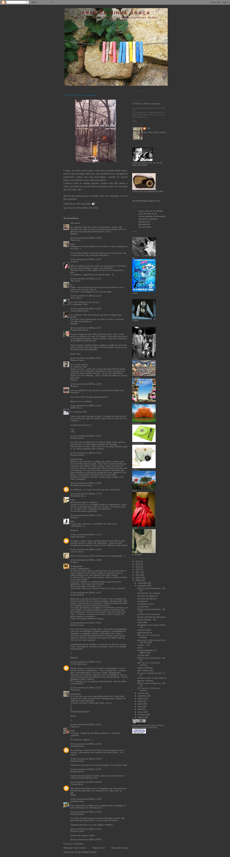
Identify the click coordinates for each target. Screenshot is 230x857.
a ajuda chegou (144, 630)
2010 (138, 575)
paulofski (74, 801)
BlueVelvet (75, 496)
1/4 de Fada (75, 664)
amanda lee (142, 601)
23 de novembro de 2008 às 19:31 (85, 769)
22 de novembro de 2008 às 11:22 (85, 296)
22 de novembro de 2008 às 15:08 (85, 453)
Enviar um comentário (73, 844)
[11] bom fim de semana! (79, 95)
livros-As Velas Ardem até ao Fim (83, 208)
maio (140, 706)
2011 (138, 572)
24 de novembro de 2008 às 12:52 (85, 812)
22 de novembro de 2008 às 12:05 (85, 309)
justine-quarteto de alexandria (151, 216)
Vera (72, 223)
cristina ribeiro (76, 311)
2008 (138, 580)
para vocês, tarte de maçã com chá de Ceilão (151, 641)
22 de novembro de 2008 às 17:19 (85, 494)
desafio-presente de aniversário (151, 617)
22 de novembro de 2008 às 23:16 (85, 744)
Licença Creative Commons (144, 727)
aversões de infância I (147, 599)
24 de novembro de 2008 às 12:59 (85, 829)
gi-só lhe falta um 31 (147, 214)
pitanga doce (144, 222)
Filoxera (74, 784)
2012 (138, 570)
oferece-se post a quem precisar (151, 678)
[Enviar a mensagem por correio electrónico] (93, 204)
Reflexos (74, 360)
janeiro (141, 717)
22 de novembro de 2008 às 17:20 (85, 515)
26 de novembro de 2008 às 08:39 (85, 840)
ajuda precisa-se (144, 633)
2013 (138, 567)
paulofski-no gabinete (148, 219)
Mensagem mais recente (74, 848)
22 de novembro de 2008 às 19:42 (85, 549)
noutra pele (142, 622)
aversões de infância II (147, 596)
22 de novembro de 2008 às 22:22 (85, 688)
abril (140, 709)
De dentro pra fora (78, 485)
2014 (138, 564)
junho (140, 704)
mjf (71, 517)
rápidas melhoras (145, 668)
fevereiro (142, 715)
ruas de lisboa (144, 227)
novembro (142, 586)
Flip (72, 727)
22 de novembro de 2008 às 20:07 (85, 593)
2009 (138, 578)
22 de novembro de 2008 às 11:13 (85, 279)
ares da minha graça (116, 12)
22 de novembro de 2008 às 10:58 (85, 238)
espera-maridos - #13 (146, 620)
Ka (71, 386)
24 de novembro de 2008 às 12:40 (85, 799)
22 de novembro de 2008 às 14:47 (85, 436)
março (141, 712)
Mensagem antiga (119, 848)
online (134, 231)
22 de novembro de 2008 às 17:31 (85, 535)
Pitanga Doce (76, 330)
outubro (141, 693)
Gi (71, 262)
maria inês (75, 537)
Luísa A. (74, 552)
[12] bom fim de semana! (148, 593)
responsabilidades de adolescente (146, 651)
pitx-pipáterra (144, 224)
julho (140, 701)
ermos (140, 648)
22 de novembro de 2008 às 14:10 (85, 406)
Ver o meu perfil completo (154, 132)
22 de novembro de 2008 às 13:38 (85, 384)
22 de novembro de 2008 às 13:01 (85, 358)
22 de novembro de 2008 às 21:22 (85, 662)
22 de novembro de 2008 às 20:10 (85, 623)
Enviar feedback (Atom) (85, 852)
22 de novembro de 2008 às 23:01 (85, 724)
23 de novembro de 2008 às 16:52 (85, 759)
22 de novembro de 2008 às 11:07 (85, 259)
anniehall (74, 746)
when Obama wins (145, 670)
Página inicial (99, 848)
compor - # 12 (143, 645)
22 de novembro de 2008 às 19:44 (85, 560)
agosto (141, 698)
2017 (138, 562)
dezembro (142, 583)
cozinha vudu (143, 655)
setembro (142, 696)
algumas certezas (145, 681)
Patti (72, 240)
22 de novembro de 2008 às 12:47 (85, 328)
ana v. (73, 298)
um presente (142, 607)
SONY (73, 408)
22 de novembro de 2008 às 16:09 (85, 483)
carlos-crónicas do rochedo (150, 211)
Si (71, 562)
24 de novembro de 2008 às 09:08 (85, 782)
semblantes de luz (145, 604)
